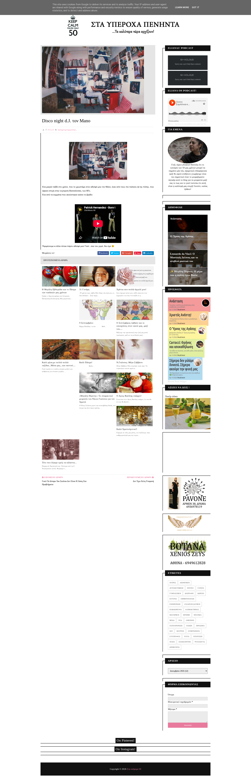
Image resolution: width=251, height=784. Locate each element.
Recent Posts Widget (177, 381)
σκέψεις (180, 631)
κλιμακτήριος (192, 609)
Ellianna (170, 124)
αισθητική (185, 583)
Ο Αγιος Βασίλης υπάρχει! (128, 396)
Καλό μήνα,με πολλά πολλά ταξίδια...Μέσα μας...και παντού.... (59, 364)
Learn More (182, 7)
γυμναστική (175, 593)
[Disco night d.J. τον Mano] (93, 79)
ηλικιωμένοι (176, 609)
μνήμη (186, 615)
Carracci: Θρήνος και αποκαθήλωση (181, 344)
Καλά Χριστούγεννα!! (126, 429)
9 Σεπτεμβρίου (86, 323)
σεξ (171, 631)
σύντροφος (175, 636)
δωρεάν (200, 593)
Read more (181, 310)
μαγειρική (174, 615)
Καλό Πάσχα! (85, 362)
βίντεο (190, 588)
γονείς (201, 588)
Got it (195, 7)
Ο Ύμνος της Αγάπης (181, 236)
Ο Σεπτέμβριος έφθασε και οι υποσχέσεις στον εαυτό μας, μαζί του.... (132, 326)
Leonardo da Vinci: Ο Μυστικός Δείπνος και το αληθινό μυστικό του (184, 257)
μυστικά (197, 615)
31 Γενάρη (84, 289)
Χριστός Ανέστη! (180, 315)
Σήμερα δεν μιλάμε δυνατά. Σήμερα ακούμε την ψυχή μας (183, 364)
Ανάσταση (175, 218)
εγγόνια (173, 599)
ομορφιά (190, 620)
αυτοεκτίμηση (176, 588)
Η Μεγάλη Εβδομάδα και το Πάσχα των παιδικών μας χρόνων (59, 291)
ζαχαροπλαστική (192, 604)
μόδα (172, 620)
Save (139, 253)
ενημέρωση (175, 604)
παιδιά (189, 626)
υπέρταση (197, 636)
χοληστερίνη (185, 642)
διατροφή (189, 593)
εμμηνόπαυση (187, 599)
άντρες (173, 583)
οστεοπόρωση (176, 626)
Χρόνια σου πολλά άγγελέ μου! (131, 289)
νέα (180, 620)
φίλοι (172, 642)
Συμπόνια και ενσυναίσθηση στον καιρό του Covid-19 (192, 124)
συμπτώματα (194, 631)
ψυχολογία (200, 642)
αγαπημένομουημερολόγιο (67, 130)
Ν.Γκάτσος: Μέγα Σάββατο (129, 362)
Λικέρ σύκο (171, 396)
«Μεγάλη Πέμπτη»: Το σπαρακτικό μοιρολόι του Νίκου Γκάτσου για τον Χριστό (97, 399)
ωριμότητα (175, 647)
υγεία (186, 636)
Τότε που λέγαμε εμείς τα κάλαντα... (59, 462)
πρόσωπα (200, 626)
